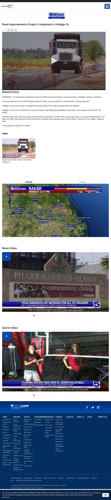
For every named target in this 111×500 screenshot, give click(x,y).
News (5, 417)
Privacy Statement (83, 478)
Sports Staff (28, 466)
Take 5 (89, 417)
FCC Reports (59, 427)
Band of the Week (27, 446)
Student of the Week (49, 436)
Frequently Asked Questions (59, 431)
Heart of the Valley (7, 423)
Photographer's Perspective (8, 451)
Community (49, 417)
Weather (16, 417)
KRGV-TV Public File (49, 478)
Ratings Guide (38, 425)
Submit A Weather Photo (18, 469)
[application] (54, 61)
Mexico (5, 432)
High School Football (28, 420)
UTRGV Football (29, 424)
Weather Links (18, 456)
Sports (27, 417)
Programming (39, 417)
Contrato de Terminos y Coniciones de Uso (28, 480)
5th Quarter (27, 432)
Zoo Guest (48, 428)
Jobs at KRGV (60, 436)
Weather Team (18, 465)
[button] (54, 61)
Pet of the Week (48, 431)
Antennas (37, 422)
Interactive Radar (16, 430)
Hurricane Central (16, 452)
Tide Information (17, 440)
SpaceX (5, 440)
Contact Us (59, 419)
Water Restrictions (17, 447)
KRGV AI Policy (71, 478)
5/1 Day (47, 422)
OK (105, 495)
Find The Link (7, 460)
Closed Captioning (16, 478)
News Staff (59, 439)
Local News (6, 435)
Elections (6, 427)
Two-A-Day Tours (27, 436)
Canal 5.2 (80, 417)
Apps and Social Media (60, 445)
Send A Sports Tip (28, 462)
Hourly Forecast (16, 420)
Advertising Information (59, 423)
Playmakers (27, 430)
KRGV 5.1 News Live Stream (8, 464)
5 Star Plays (27, 440)
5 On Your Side (7, 443)
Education (6, 430)
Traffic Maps (17, 433)
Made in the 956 (7, 447)
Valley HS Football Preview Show (28, 452)
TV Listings (37, 419)
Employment (28, 478)
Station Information (59, 450)
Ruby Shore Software (37, 488)
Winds (15, 436)
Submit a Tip (7, 419)
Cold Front (6, 438)
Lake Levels (17, 444)
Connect (59, 417)
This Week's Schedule (28, 457)
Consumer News (6, 456)
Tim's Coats (48, 425)
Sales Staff (59, 442)
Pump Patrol (49, 419)
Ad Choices (38, 478)
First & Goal (27, 427)
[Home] (14, 6)
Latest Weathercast (17, 425)
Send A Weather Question (16, 460)
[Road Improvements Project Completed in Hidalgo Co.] (19, 148)
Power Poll (27, 442)
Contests (70, 417)
